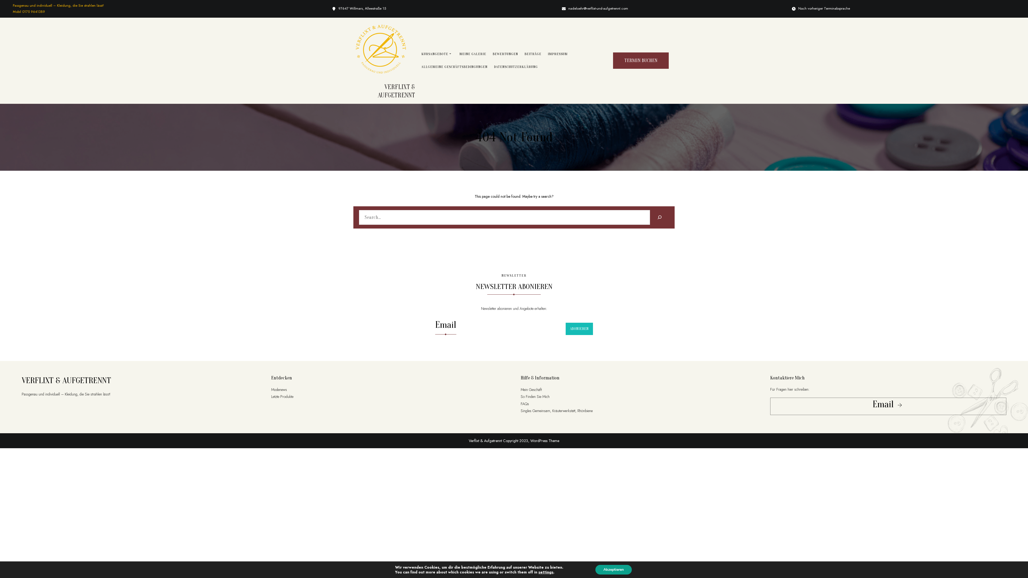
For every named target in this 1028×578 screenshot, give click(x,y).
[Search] (659, 217)
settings (545, 572)
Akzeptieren (613, 569)
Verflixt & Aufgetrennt (66, 380)
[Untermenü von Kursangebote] (450, 53)
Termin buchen (640, 60)
